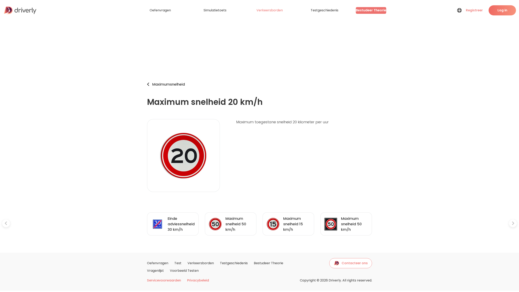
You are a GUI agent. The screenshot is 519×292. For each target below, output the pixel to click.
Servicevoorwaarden (164, 280)
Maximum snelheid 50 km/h (235, 224)
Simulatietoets (215, 10)
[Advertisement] (259, 51)
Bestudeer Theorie (371, 10)
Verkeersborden (269, 10)
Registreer (474, 10)
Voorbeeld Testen (184, 270)
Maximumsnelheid (168, 84)
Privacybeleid (198, 280)
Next (375, 224)
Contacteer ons (355, 263)
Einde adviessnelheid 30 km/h (181, 224)
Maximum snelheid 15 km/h (293, 224)
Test (177, 263)
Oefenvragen (160, 10)
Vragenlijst (155, 270)
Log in (502, 10)
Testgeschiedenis (324, 10)
